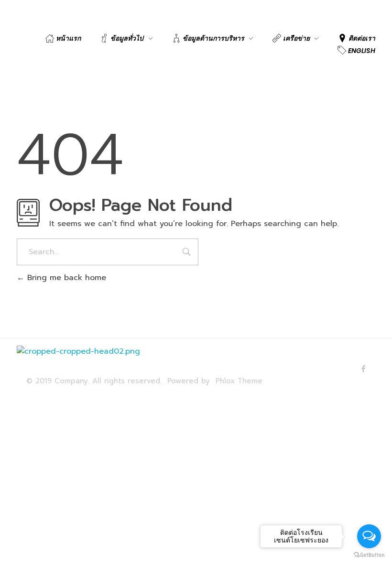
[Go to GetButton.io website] (369, 554)
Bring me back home (65, 277)
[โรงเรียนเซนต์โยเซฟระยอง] (88, 360)
